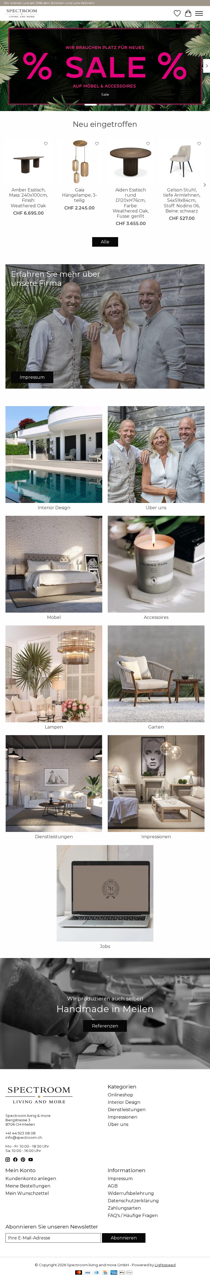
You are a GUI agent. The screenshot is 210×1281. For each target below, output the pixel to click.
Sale (105, 94)
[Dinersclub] (96, 1273)
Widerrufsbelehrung (131, 1193)
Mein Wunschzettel (27, 1193)
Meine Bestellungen (27, 1186)
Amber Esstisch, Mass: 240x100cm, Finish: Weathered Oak (28, 197)
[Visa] (87, 1273)
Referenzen (105, 1026)
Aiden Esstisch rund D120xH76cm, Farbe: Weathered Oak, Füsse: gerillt (131, 203)
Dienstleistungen (54, 836)
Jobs (105, 946)
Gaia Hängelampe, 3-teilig (79, 195)
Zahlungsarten (124, 1208)
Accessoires (156, 617)
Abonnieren (124, 1238)
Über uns (156, 507)
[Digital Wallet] (126, 1273)
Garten (156, 727)
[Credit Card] (105, 1273)
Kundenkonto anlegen (30, 1178)
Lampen (54, 727)
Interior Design (54, 507)
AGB (113, 1186)
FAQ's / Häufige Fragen (133, 1215)
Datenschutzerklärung (133, 1200)
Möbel (54, 617)
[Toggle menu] (199, 13)
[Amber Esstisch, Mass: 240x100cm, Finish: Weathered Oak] (28, 161)
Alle (105, 241)
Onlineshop (120, 1094)
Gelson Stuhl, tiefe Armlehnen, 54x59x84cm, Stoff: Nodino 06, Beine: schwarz (181, 200)
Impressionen (156, 836)
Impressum (120, 1178)
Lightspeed (165, 1265)
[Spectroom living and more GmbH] (21, 13)
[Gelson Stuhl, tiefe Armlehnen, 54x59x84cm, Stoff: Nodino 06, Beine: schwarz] (182, 161)
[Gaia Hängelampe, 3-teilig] (79, 161)
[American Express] (114, 1273)
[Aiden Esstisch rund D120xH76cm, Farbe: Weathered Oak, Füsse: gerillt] (130, 161)
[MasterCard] (78, 1273)
